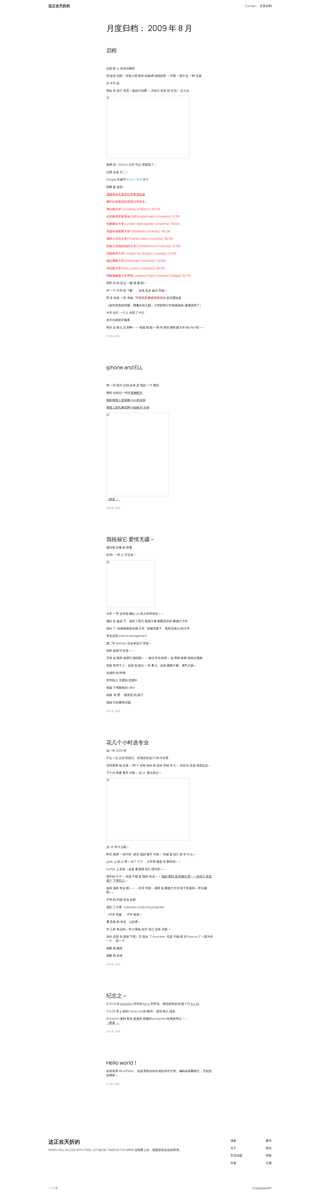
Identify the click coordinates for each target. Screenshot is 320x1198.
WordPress (260, 1188)
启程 (111, 50)
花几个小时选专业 (127, 742)
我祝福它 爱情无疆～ (130, 539)
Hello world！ (122, 1063)
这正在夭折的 (59, 5)
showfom (126, 1004)
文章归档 (266, 6)
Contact (250, 6)
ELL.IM (195, 1004)
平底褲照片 (135, 393)
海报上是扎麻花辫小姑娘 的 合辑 (127, 407)
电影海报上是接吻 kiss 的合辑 (126, 400)
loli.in (146, 1004)
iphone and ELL (124, 367)
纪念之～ (117, 995)
